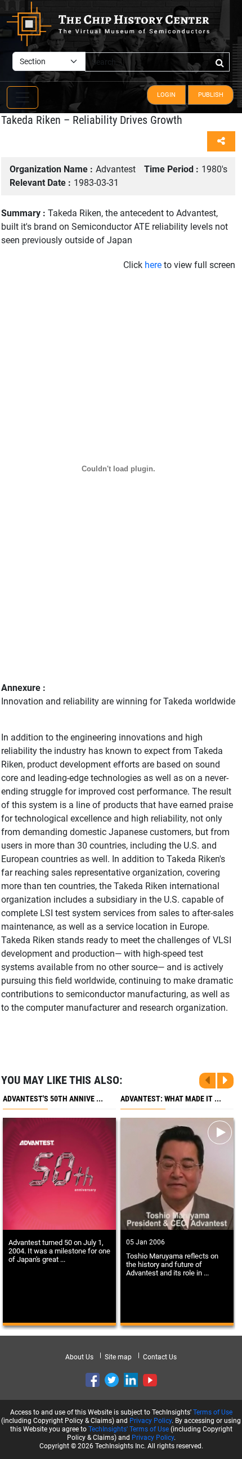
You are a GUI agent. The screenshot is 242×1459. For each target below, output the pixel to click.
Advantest (73, 169)
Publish (210, 95)
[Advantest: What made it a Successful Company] (177, 1174)
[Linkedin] (131, 1380)
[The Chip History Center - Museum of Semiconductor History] (108, 23)
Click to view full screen (179, 265)
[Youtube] (150, 1380)
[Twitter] (112, 1380)
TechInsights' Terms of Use (128, 1429)
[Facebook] (93, 1380)
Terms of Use (212, 1412)
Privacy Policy (150, 1421)
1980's (185, 169)
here (153, 265)
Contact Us (160, 1357)
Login (166, 95)
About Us (79, 1357)
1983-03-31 (64, 182)
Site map (118, 1357)
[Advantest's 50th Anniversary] (59, 1174)
